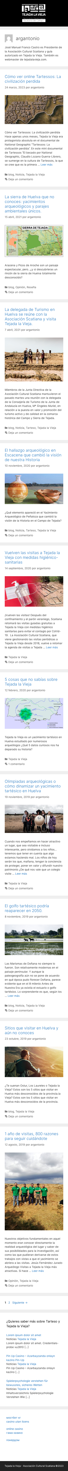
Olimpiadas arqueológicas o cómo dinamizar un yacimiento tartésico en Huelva (33, 786)
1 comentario (16, 764)
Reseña (31, 287)
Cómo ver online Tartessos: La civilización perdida (33, 79)
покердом (12, 1440)
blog (11, 174)
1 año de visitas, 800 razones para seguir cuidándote (31, 1136)
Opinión (20, 287)
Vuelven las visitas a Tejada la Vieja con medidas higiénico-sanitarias (32, 557)
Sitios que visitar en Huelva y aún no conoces (31, 1030)
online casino (14, 1428)
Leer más (47, 164)
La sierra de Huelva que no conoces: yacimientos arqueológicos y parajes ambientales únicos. (29, 203)
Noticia (19, 174)
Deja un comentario (20, 179)
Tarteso (31, 427)
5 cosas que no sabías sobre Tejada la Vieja (31, 681)
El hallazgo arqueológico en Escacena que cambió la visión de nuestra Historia (33, 455)
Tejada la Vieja (35, 174)
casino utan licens (17, 1421)
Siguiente (20, 1302)
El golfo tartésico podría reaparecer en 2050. (27, 908)
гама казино (14, 1432)
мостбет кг (13, 1417)
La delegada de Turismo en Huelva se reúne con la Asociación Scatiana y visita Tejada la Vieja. (30, 316)
